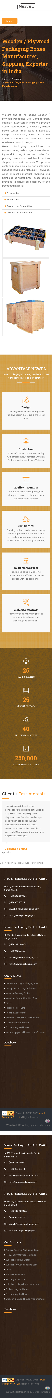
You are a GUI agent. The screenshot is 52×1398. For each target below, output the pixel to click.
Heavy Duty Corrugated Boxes (21, 988)
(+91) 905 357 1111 (17, 902)
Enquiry (10, 21)
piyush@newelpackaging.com (24, 908)
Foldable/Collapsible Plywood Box (22, 1017)
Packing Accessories (16, 1012)
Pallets (9, 1002)
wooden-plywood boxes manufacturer (25, 1032)
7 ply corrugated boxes (17, 1022)
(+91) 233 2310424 (18, 895)
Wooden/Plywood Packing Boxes (22, 998)
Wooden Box (12, 199)
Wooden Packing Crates (18, 993)
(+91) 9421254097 (18, 950)
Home (5, 79)
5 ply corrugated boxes (17, 1027)
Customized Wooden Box (19, 212)
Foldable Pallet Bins (15, 1007)
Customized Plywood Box (19, 206)
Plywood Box (12, 193)
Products (16, 79)
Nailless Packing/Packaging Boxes (22, 983)
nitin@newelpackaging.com (23, 915)
